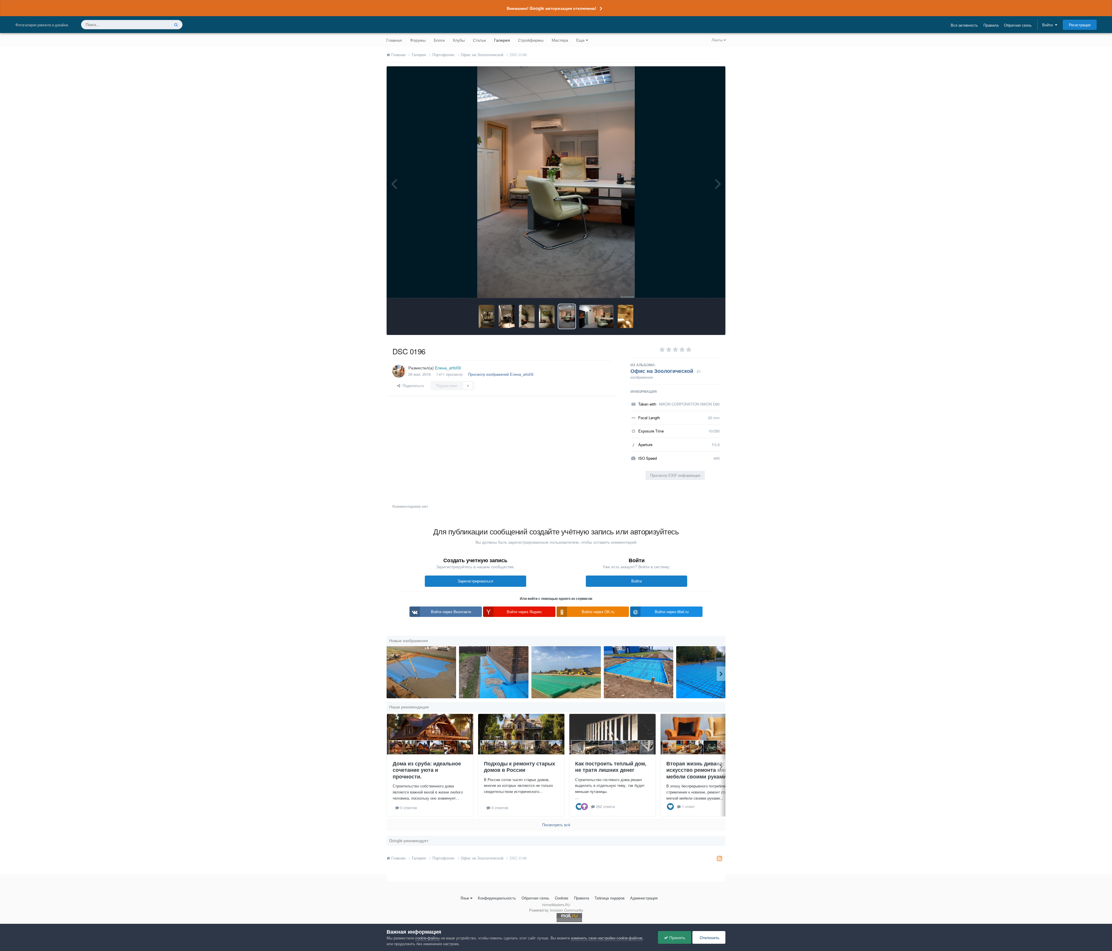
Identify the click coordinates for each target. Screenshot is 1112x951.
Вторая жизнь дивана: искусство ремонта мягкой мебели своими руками (701, 770)
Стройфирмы (531, 40)
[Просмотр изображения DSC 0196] (567, 316)
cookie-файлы (427, 938)
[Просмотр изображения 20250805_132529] (638, 672)
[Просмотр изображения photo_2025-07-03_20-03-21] (566, 672)
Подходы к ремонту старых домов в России (519, 767)
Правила (990, 25)
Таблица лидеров (610, 898)
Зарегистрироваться (475, 581)
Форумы (418, 40)
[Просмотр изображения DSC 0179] (625, 316)
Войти (1048, 25)
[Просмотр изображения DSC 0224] (506, 316)
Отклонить (708, 937)
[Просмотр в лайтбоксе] (555, 182)
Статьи (479, 40)
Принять (676, 937)
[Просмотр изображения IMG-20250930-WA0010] (711, 672)
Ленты (718, 40)
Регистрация (1080, 25)
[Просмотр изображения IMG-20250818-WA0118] (493, 672)
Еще (580, 40)
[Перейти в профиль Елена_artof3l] (398, 371)
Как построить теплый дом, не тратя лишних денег (610, 767)
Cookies (561, 898)
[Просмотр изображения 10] (421, 672)
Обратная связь (1018, 25)
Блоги (439, 40)
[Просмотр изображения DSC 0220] (527, 316)
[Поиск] (176, 24)
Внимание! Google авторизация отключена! (551, 8)
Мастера (560, 40)
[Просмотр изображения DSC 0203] (547, 316)
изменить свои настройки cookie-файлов (606, 938)
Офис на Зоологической (661, 371)
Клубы (459, 40)
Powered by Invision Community (556, 910)
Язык (464, 898)
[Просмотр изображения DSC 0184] (596, 316)
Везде (157, 24)
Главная (394, 40)
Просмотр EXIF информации (675, 475)
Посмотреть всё (556, 824)
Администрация (644, 898)
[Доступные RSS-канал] (719, 858)
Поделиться (412, 385)
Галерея (502, 40)
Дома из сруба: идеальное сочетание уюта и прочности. (427, 770)
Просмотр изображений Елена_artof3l (500, 374)
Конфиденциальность (497, 898)
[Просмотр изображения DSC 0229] (486, 316)
